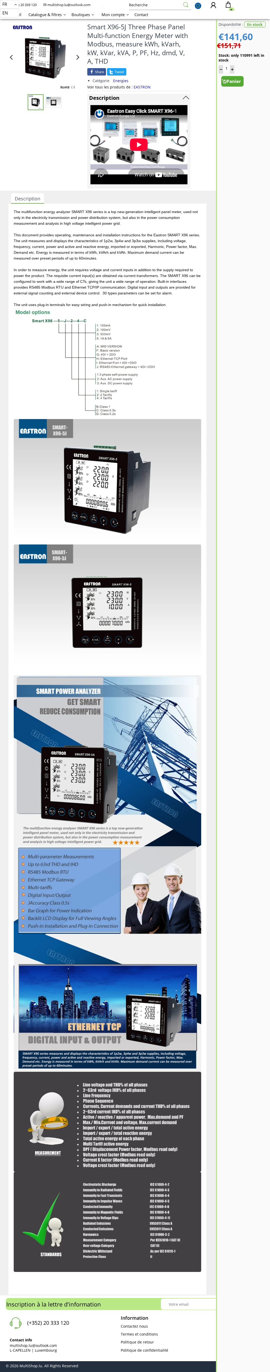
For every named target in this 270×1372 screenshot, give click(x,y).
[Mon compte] (213, 6)
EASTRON (142, 87)
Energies (120, 80)
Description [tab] (27, 198)
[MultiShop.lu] (102, 5)
